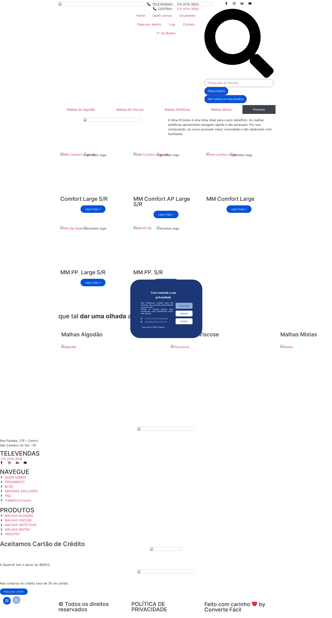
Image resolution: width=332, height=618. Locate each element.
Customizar (184, 305)
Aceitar (184, 321)
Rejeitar (184, 313)
